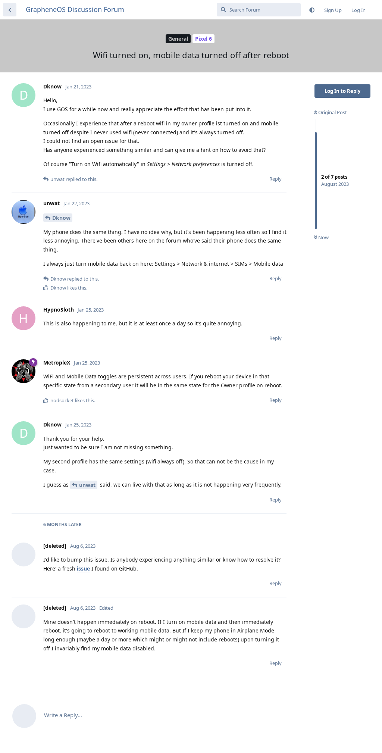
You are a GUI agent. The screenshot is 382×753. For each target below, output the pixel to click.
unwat (87, 484)
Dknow (61, 217)
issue (83, 568)
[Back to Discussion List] (9, 9)
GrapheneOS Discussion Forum (75, 9)
